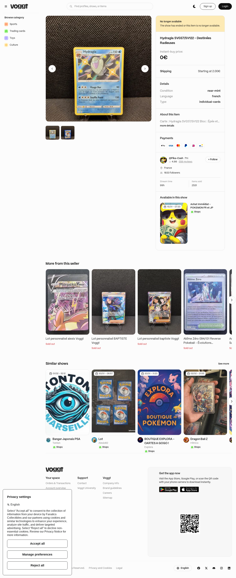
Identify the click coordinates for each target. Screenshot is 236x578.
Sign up (208, 6)
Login (225, 6)
